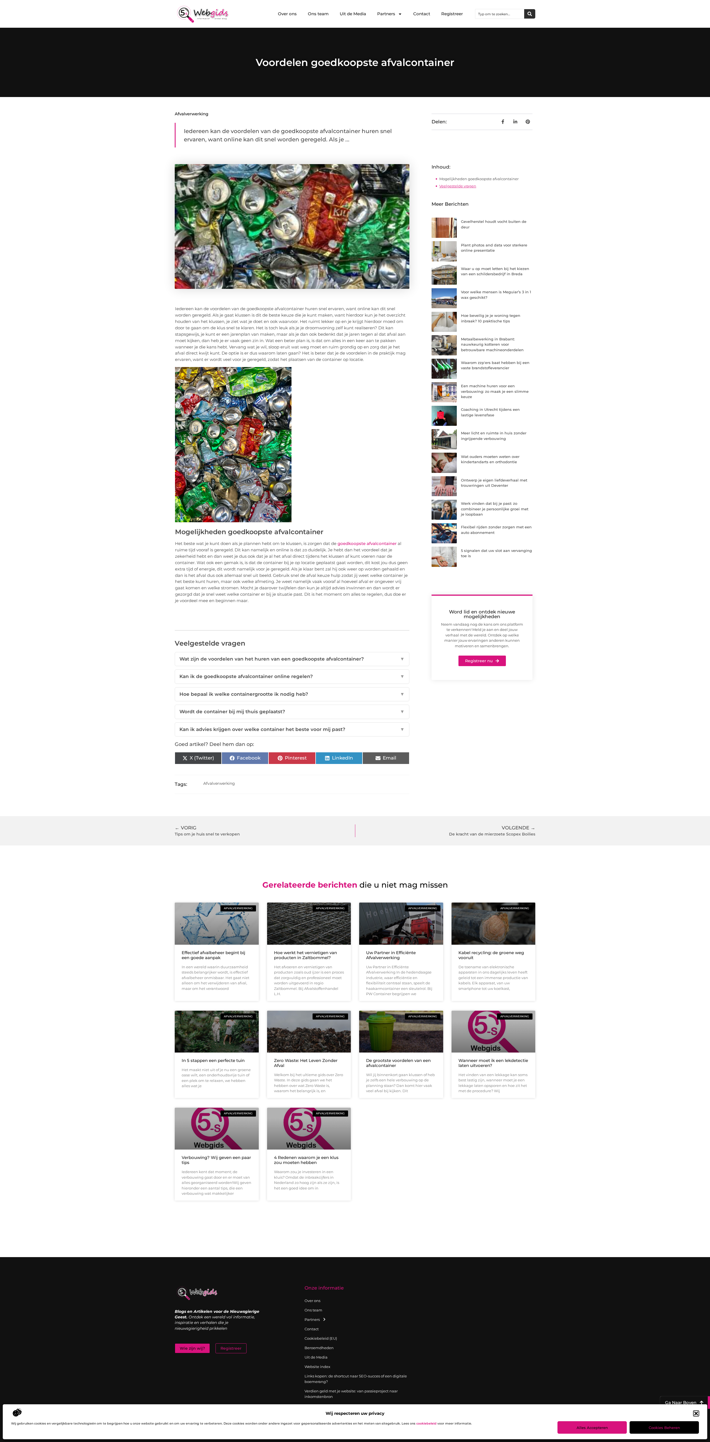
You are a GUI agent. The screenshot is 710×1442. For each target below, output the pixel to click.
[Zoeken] (529, 14)
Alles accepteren (592, 1427)
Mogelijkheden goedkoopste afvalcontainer (479, 179)
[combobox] (499, 14)
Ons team (318, 13)
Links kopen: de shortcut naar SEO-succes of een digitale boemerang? (356, 1379)
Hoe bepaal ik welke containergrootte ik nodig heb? (292, 694)
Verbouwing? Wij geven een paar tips (216, 1160)
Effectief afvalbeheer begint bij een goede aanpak (213, 955)
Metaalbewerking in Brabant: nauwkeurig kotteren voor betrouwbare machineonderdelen (492, 344)
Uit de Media (353, 13)
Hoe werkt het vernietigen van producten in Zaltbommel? (305, 955)
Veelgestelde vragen (457, 186)
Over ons (287, 13)
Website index (317, 1366)
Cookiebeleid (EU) (321, 1338)
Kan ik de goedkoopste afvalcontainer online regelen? (292, 676)
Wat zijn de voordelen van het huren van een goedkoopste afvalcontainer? (292, 659)
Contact (421, 13)
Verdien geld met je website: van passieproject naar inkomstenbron (351, 1394)
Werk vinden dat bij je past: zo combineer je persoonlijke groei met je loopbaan (494, 508)
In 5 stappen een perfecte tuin (213, 1060)
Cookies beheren (664, 1427)
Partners (386, 13)
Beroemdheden (319, 1348)
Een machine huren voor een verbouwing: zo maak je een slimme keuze (495, 391)
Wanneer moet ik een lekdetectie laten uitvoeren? (493, 1063)
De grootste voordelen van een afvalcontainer (398, 1063)
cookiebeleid (426, 1423)
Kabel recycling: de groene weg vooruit (491, 955)
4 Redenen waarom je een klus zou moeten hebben (306, 1160)
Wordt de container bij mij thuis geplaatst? (292, 711)
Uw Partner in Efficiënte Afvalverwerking (391, 955)
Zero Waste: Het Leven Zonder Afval (306, 1063)
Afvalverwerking (191, 113)
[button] (696, 1413)
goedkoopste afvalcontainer (367, 543)
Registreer (452, 13)
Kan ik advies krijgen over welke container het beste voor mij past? (292, 729)
